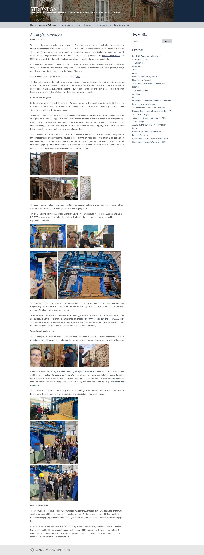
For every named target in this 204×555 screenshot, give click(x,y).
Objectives (136, 66)
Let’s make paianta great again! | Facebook (75, 371)
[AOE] (33, 550)
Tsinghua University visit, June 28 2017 (149, 117)
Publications (139, 62)
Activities (136, 93)
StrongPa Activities (47, 25)
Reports (135, 97)
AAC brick (119, 318)
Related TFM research (142, 80)
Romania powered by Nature (144, 76)
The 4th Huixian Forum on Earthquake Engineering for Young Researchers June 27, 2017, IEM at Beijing (151, 111)
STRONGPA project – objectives (146, 55)
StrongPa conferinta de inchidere (146, 131)
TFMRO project (66, 25)
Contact (87, 25)
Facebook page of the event (43, 340)
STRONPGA (43, 8)
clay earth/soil (90, 318)
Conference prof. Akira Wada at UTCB (148, 142)
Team (78, 25)
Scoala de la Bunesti (111, 55)
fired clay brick (103, 318)
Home (33, 25)
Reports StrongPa (140, 135)
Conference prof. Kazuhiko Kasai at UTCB (150, 138)
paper (77, 76)
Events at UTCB (121, 25)
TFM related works (102, 25)
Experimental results (61, 374)
